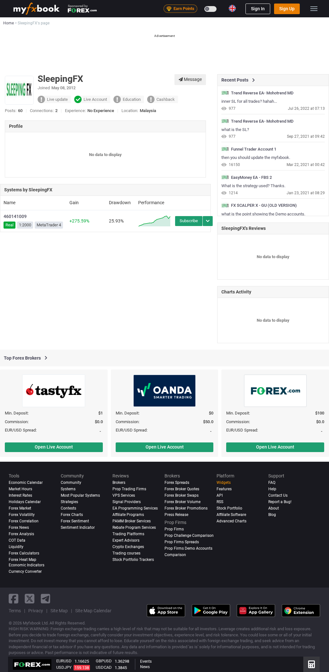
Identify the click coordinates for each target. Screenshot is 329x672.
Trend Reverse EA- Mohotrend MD (262, 93)
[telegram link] (45, 598)
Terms (15, 610)
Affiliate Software (231, 514)
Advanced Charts (231, 521)
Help (272, 489)
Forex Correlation (24, 521)
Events (146, 661)
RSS (220, 502)
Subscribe (189, 220)
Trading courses (126, 553)
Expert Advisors (125, 540)
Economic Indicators (26, 565)
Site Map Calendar (93, 610)
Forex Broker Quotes (181, 489)
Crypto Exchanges (128, 547)
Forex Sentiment (75, 521)
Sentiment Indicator (78, 527)
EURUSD (64, 661)
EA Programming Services (135, 508)
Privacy (35, 610)
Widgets (224, 482)
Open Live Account (54, 446)
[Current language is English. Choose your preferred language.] (232, 8)
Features (224, 489)
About (273, 508)
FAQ (271, 482)
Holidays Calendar (25, 502)
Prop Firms (174, 529)
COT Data (17, 540)
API (220, 495)
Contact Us (278, 495)
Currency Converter (25, 571)
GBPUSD (104, 661)
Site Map (59, 610)
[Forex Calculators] (311, 664)
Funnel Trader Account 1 (253, 149)
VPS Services (123, 495)
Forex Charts (72, 514)
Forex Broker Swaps (181, 495)
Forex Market (20, 508)
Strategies (69, 502)
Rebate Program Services (134, 527)
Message (192, 79)
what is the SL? (235, 129)
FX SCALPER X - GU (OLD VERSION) (264, 205)
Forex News (19, 527)
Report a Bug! (279, 502)
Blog (272, 514)
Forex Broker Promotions (186, 508)
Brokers (118, 482)
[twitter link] (29, 598)
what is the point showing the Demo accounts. (263, 214)
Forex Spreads (176, 482)
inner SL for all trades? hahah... (249, 101)
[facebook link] (13, 598)
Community (71, 482)
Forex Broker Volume (182, 502)
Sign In (258, 8)
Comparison (175, 555)
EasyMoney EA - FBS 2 (251, 177)
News (145, 667)
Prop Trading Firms (129, 489)
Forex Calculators (24, 553)
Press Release (176, 514)
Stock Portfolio (229, 508)
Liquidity (16, 547)
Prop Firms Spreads (181, 542)
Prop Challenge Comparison (189, 535)
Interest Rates (20, 495)
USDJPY (64, 667)
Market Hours (20, 489)
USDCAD (104, 667)
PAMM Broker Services (131, 521)
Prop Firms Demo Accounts (188, 548)
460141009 (15, 216)
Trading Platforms (128, 534)
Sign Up (287, 8)
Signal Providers (126, 502)
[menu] (313, 8)
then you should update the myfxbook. (255, 157)
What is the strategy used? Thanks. (253, 185)
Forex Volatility (22, 514)
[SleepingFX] (225, 93)
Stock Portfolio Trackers (133, 559)
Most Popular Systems (80, 495)
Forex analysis (21, 534)
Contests (68, 508)
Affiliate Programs (128, 514)
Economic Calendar (26, 482)
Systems (68, 489)
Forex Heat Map (22, 559)
